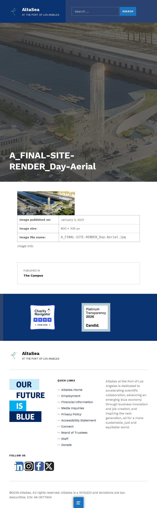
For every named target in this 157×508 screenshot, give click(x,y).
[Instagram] (29, 466)
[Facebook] (39, 466)
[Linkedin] (19, 466)
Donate (66, 445)
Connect (67, 426)
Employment (70, 396)
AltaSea (30, 9)
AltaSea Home (71, 390)
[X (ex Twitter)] (49, 466)
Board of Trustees (74, 432)
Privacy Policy (71, 414)
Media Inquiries (72, 408)
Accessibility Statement (78, 420)
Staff (64, 438)
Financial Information (77, 402)
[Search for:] (95, 11)
